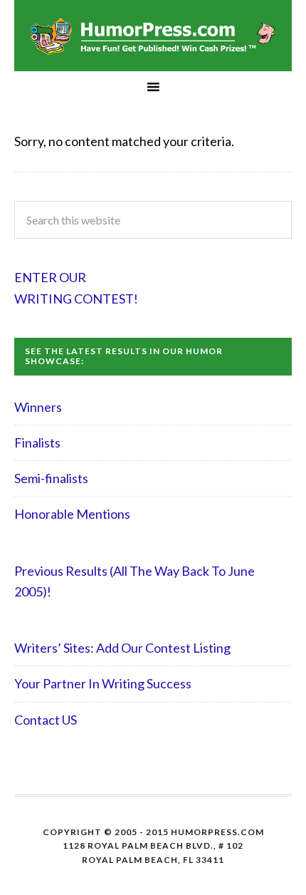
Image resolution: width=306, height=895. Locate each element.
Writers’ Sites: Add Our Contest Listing (122, 648)
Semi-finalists (51, 478)
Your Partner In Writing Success (102, 683)
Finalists (37, 442)
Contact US (45, 720)
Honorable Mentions (72, 514)
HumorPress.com (153, 35)
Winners (38, 407)
